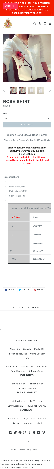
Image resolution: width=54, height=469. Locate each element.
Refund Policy (18, 383)
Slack (40, 423)
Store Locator (37, 353)
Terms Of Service (27, 388)
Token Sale (11, 366)
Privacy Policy (36, 383)
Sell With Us (18, 401)
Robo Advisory (36, 371)
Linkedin (42, 418)
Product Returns (18, 353)
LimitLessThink (16, 406)
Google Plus (28, 418)
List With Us (35, 401)
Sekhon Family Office (28, 450)
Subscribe (10, 5)
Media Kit (39, 349)
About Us (15, 349)
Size (5, 113)
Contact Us (13, 418)
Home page (14, 467)
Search (27, 349)
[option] (13, 90)
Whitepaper (27, 366)
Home (3, 467)
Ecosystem (42, 366)
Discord (16, 423)
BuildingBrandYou (36, 406)
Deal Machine (18, 371)
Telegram (28, 423)
